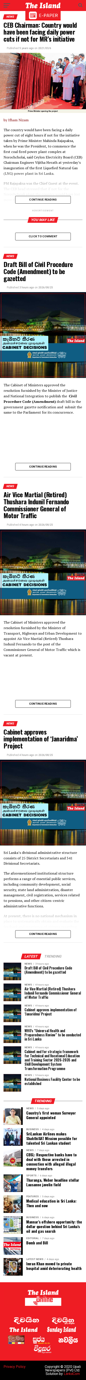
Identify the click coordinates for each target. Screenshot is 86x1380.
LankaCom (72, 1374)
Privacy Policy (15, 1367)
